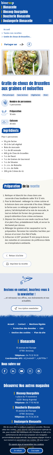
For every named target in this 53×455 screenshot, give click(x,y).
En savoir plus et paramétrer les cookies (26, 444)
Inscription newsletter (28, 308)
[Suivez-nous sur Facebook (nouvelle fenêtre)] (4, 371)
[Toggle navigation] (50, 21)
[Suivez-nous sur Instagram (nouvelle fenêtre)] (30, 371)
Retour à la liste (16, 255)
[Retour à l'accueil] (11, 3)
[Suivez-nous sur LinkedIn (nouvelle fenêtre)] (13, 371)
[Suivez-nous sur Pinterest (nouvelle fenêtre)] (38, 371)
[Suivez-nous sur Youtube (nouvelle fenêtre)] (21, 371)
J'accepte (35, 451)
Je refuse (18, 451)
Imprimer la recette (19, 264)
